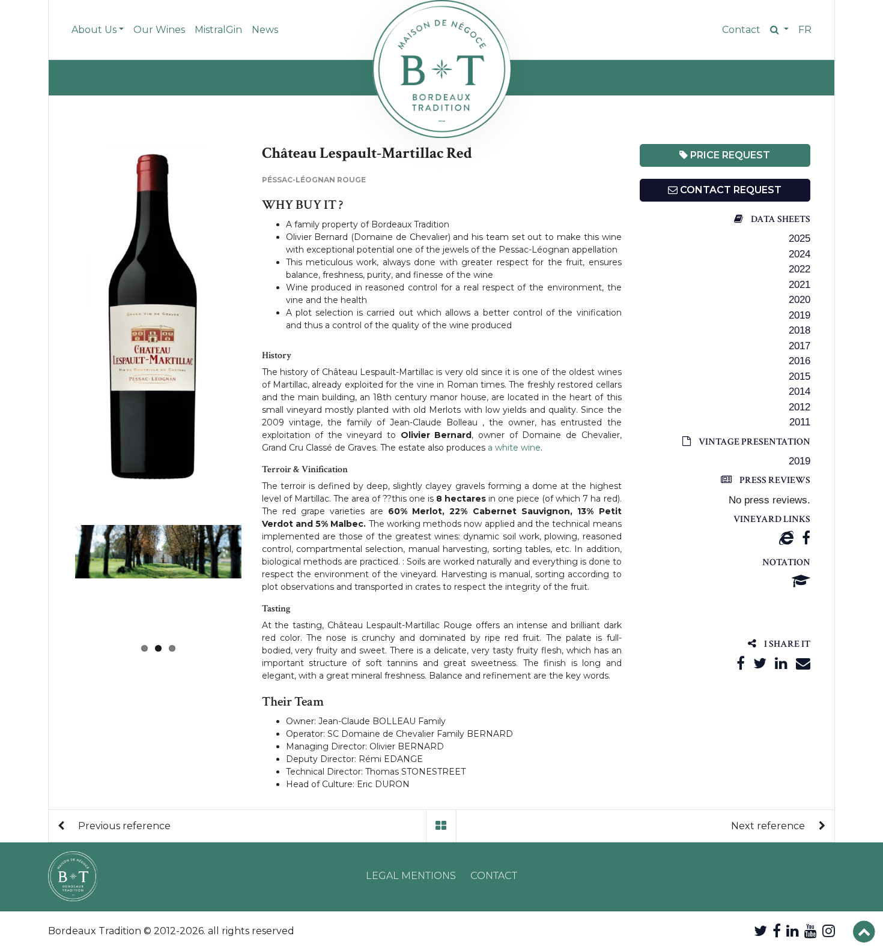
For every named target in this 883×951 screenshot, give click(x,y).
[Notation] (801, 581)
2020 (799, 299)
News (265, 29)
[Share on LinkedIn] (781, 663)
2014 (799, 391)
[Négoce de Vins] (441, 69)
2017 (799, 346)
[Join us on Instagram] (828, 931)
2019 (799, 315)
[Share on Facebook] (740, 663)
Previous (57, 316)
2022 (799, 269)
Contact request (729, 190)
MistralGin (218, 29)
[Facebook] (806, 538)
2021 (799, 284)
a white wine (514, 447)
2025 (799, 238)
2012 (799, 407)
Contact (741, 29)
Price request (729, 155)
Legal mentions (411, 875)
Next (259, 580)
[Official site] (786, 538)
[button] (779, 30)
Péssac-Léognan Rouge (314, 179)
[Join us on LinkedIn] (792, 931)
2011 (799, 422)
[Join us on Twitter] (760, 931)
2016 (799, 361)
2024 (799, 254)
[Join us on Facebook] (776, 931)
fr (805, 29)
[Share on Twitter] (759, 663)
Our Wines (159, 29)
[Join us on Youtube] (810, 931)
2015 (799, 376)
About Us (94, 29)
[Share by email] (803, 663)
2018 (799, 330)
